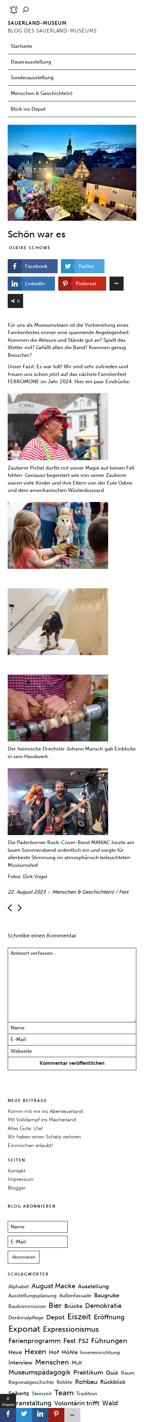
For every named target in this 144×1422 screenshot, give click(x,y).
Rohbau (86, 1382)
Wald (110, 1403)
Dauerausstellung (31, 62)
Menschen (52, 1362)
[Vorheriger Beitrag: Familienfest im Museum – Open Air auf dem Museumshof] (19, 908)
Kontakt (16, 1171)
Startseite (21, 46)
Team (64, 1392)
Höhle (70, 1352)
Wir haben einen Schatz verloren (44, 1137)
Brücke (73, 1305)
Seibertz (18, 1393)
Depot (55, 1317)
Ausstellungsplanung (32, 1296)
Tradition (86, 1393)
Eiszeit (79, 1316)
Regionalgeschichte (31, 1382)
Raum (128, 1373)
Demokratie (103, 1305)
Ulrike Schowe (30, 247)
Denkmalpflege (26, 1318)
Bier (55, 1305)
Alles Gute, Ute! (25, 1128)
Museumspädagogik (39, 1372)
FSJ (83, 1341)
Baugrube (106, 1295)
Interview (20, 1362)
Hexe (15, 1352)
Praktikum (88, 1372)
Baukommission (27, 1306)
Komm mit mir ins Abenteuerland (45, 1111)
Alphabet (18, 1287)
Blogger (16, 1188)
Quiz (112, 1372)
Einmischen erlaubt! (30, 1145)
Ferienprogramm (34, 1341)
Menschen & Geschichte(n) (42, 93)
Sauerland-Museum (37, 23)
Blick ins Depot (28, 109)
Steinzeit (42, 1393)
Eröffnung (109, 1317)
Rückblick (113, 1382)
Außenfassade (75, 1296)
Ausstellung (93, 1286)
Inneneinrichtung (100, 1352)
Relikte (64, 1382)
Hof (54, 1352)
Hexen (35, 1351)
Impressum (20, 1179)
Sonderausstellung (32, 78)
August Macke (53, 1286)
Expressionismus (71, 1329)
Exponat (24, 1329)
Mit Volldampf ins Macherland (42, 1120)
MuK (77, 1363)
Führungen (109, 1340)
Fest (123, 892)
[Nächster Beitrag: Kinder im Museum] (10, 908)
